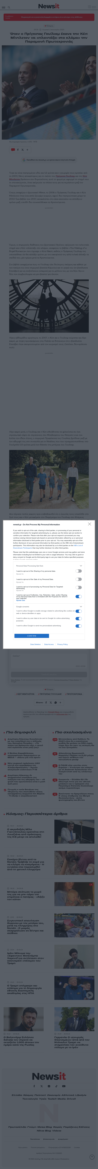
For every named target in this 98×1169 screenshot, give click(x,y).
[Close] (90, 525)
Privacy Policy (62, 644)
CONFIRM (31, 636)
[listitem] (49, 566)
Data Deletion (35, 644)
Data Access (49, 644)
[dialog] (49, 584)
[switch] (79, 571)
